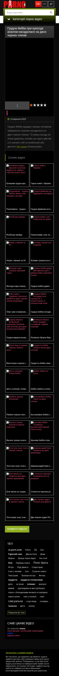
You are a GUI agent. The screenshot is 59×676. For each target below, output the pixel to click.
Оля (10, 563)
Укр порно (22, 146)
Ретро (11, 567)
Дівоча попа (31, 554)
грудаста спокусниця (32, 580)
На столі (43, 558)
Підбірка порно (23, 563)
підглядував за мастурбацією (31, 588)
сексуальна (15, 601)
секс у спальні (29, 596)
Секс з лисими (14, 571)
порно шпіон (14, 596)
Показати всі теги (16, 613)
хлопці (32, 606)
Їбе (35, 550)
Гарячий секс (15, 554)
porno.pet (19, 4)
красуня (42, 584)
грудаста (12, 580)
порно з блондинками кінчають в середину (28, 592)
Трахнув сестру (28, 575)
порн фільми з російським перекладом (25, 631)
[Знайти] (51, 12)
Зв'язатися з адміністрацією (19, 653)
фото (22, 606)
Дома (42, 554)
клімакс (31, 584)
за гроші (20, 584)
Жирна (11, 558)
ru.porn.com (15, 549)
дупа (10, 584)
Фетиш (42, 575)
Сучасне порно (39, 571)
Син (27, 571)
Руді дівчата (22, 567)
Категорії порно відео (27, 19)
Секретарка (37, 567)
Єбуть (28, 550)
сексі (42, 596)
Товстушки (13, 575)
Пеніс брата (40, 562)
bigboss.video (13, 635)
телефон (44, 601)
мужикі (11, 588)
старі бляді (31, 601)
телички (12, 606)
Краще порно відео (27, 558)
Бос (42, 550)
